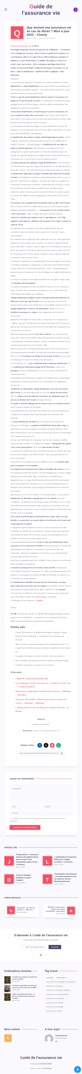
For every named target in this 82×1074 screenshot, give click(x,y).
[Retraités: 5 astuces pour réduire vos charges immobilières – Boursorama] (60, 911)
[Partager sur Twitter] (46, 745)
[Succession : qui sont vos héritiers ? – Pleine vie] (21, 910)
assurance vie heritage (55, 1007)
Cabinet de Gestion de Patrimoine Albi (31, 679)
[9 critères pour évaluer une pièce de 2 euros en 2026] (7, 979)
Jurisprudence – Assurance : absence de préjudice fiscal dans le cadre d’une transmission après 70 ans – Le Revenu (27, 859)
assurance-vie (54, 731)
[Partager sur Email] (52, 745)
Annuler (39, 600)
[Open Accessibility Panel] (77, 1069)
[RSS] (41, 955)
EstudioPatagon (47, 1068)
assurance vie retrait (54, 1011)
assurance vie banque (55, 986)
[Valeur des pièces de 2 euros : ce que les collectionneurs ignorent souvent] (7, 996)
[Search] (75, 10)
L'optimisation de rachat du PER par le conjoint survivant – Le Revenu (65, 859)
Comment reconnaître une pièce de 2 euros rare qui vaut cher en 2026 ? (24, 986)
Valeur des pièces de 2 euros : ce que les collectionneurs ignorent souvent (23, 996)
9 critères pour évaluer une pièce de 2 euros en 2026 (24, 978)
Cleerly (14, 46)
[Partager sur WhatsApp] (58, 745)
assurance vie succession (41, 724)
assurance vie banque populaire (58, 990)
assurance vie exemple (55, 1002)
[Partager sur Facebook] (39, 745)
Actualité (50, 977)
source (13, 608)
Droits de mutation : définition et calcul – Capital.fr (24, 877)
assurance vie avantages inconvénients (61, 982)
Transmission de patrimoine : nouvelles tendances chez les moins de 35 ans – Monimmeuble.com (65, 877)
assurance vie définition (55, 998)
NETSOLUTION (46, 1064)
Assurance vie (25, 46)
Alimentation (61, 977)
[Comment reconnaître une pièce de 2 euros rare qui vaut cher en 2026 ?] (7, 988)
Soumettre (55, 947)
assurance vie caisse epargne (58, 994)
